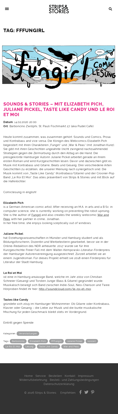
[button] (80, 392)
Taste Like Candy (48, 346)
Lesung (29, 346)
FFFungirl (56, 341)
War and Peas (71, 346)
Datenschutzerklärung (59, 384)
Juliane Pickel (74, 341)
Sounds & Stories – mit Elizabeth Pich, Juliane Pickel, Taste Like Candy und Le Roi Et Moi (59, 109)
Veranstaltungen (28, 333)
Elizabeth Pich (38, 341)
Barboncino (18, 341)
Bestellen (55, 375)
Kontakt (70, 375)
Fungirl (36, 214)
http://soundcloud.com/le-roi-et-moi (65, 289)
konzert (92, 341)
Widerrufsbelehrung (33, 379)
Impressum (86, 375)
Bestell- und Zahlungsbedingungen (74, 379)
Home (28, 375)
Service (40, 375)
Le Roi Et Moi (13, 346)
